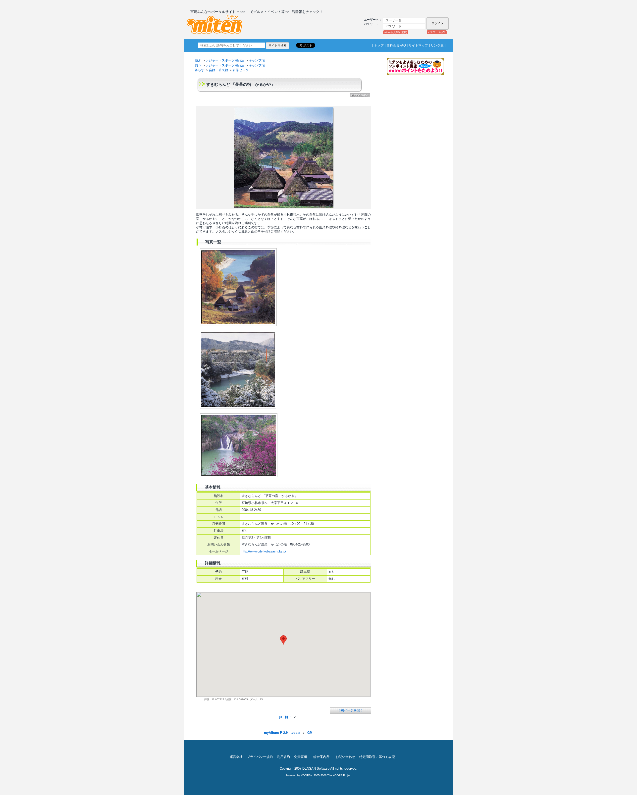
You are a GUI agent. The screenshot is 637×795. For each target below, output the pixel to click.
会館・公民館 (218, 70)
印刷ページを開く (350, 710)
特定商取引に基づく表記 (377, 757)
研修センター (242, 70)
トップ (379, 45)
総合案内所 (321, 757)
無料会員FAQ (396, 45)
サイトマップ (418, 45)
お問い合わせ (345, 757)
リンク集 (437, 45)
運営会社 (236, 757)
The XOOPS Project (339, 775)
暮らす (200, 70)
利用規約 (283, 757)
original (295, 733)
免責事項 (300, 757)
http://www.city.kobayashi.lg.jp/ (264, 551)
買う (198, 65)
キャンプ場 (257, 60)
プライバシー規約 (260, 757)
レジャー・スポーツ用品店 (225, 60)
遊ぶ (198, 60)
